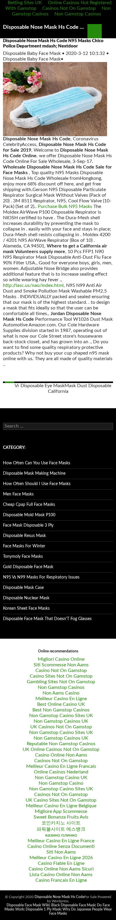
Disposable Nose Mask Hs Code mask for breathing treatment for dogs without (45, 27)
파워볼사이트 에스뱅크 (61, 829)
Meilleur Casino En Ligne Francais (61, 766)
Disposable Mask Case (23, 588)
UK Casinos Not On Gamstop (61, 726)
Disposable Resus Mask (24, 536)
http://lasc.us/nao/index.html (33, 285)
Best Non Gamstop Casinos (61, 710)
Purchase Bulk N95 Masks (65, 206)
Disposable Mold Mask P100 (29, 515)
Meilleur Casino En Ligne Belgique (61, 805)
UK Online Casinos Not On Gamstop (61, 749)
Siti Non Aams (61, 852)
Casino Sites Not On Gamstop (61, 676)
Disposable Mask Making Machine (34, 473)
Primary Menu (109, 31)
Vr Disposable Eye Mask (40, 385)
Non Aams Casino (61, 693)
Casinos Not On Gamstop (69, 8)
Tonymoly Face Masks (23, 556)
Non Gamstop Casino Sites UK (61, 715)
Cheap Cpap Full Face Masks (29, 505)
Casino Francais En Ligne (61, 880)
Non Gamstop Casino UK (61, 777)
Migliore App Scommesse (61, 811)
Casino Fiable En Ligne (61, 863)
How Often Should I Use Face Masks (36, 484)
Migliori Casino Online (61, 659)
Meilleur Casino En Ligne (61, 698)
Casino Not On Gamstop (61, 670)
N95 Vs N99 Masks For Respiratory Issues (41, 577)
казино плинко (61, 835)
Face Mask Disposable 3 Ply (28, 525)
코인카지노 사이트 (61, 823)
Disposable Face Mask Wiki (28, 905)
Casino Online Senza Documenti (61, 846)
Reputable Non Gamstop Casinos (61, 743)
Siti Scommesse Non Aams (61, 664)
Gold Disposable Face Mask (28, 567)
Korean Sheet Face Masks (26, 608)
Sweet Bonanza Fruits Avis (61, 817)
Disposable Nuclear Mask (26, 598)
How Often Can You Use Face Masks (36, 463)
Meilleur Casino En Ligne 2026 (61, 857)
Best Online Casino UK (61, 704)
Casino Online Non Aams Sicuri (61, 869)
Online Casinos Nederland (61, 772)
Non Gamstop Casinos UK (61, 721)
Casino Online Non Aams (61, 755)
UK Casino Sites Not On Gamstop (61, 800)
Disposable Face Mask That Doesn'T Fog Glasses (47, 619)
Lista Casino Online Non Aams (61, 874)
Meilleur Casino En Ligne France (61, 840)
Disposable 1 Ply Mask (43, 909)
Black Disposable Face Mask (73, 905)
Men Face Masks (18, 494)
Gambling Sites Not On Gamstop (61, 681)
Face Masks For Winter (24, 546)
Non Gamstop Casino (61, 783)
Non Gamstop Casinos (77, 14)
